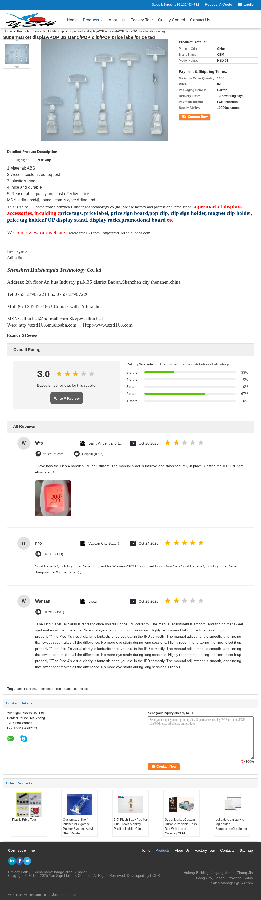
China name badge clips (52, 872)
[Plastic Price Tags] (29, 804)
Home (72, 20)
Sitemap (246, 850)
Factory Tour (141, 20)
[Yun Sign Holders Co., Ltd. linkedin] (12, 861)
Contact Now (188, 116)
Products (91, 20)
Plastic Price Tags (24, 819)
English (249, 4)
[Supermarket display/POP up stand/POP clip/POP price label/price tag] (16, 54)
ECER (155, 875)
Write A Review (67, 398)
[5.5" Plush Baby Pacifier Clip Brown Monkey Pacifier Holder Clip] (130, 804)
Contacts (227, 850)
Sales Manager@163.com (232, 883)
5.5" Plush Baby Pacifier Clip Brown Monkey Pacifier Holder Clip (130, 824)
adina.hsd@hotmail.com (40, 200)
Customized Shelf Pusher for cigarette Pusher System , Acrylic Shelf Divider (79, 826)
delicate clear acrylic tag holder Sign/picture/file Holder (231, 824)
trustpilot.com (53, 454)
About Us (117, 20)
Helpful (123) (53, 554)
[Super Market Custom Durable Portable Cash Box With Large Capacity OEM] (181, 804)
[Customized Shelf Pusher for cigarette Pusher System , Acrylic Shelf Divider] (79, 804)
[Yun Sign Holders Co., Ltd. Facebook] (19, 861)
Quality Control (171, 20)
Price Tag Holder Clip (49, 31)
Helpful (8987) (92, 454)
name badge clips (50, 689)
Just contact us (64, 895)
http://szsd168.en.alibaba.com (126, 233)
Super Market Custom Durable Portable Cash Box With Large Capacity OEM (181, 826)
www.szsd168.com (84, 233)
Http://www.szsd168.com (108, 325)
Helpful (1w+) (53, 612)
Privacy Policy (19, 872)
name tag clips (26, 689)
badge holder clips (77, 689)
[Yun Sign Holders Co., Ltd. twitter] (27, 861)
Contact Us (200, 20)
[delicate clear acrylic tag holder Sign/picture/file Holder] (232, 804)
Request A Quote (218, 4)
